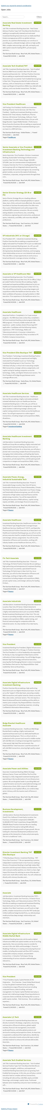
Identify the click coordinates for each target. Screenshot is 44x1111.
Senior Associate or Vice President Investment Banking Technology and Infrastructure (19, 149)
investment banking (15, 426)
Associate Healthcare (12, 312)
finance (10, 510)
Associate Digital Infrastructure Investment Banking (16, 683)
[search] (12, 16)
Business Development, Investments (13, 810)
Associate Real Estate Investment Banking (17, 24)
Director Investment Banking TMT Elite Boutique (17, 853)
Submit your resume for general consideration (16, 6)
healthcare (12, 137)
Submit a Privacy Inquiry (9, 1109)
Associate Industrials (12, 601)
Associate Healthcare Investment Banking (17, 437)
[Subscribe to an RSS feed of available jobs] (28, 1104)
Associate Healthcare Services (16, 393)
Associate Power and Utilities (15, 768)
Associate (7, 893)
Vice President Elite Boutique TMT (17, 353)
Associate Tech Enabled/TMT (15, 66)
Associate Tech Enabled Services (17, 1060)
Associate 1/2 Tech (11, 1017)
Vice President (9, 644)
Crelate (40, 1104)
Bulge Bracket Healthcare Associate (14, 724)
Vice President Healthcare (14, 104)
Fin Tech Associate (11, 558)
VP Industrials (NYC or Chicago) (16, 235)
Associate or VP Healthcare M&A (17, 274)
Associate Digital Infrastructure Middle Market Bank (16, 934)
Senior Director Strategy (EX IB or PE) (17, 193)
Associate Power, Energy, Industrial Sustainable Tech (15, 478)
